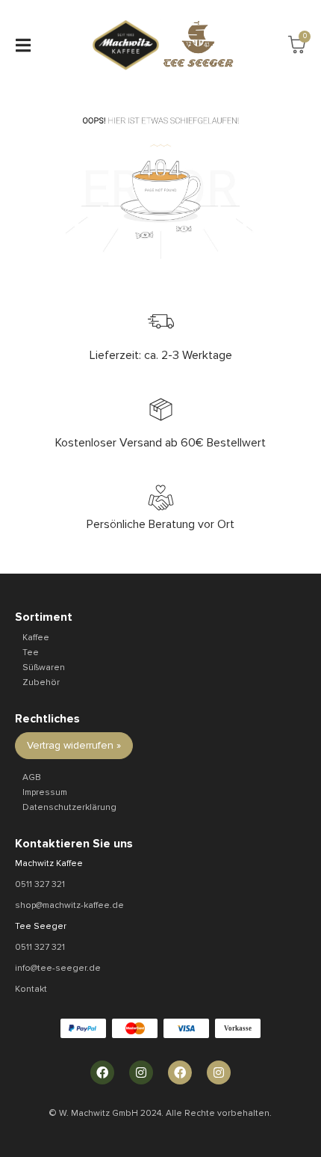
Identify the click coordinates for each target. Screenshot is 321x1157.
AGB (31, 777)
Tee (30, 652)
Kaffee (35, 637)
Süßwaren (43, 667)
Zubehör (41, 682)
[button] (23, 45)
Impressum (44, 792)
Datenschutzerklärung (69, 807)
